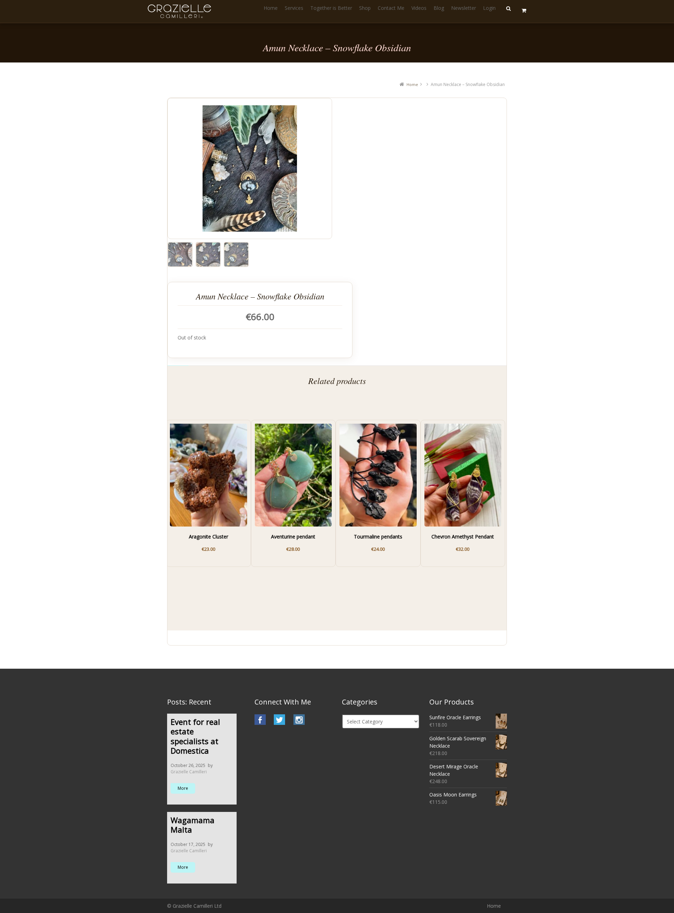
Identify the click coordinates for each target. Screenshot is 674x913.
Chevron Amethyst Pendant (462, 537)
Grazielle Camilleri (189, 772)
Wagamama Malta (192, 825)
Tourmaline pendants (378, 537)
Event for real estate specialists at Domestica (195, 736)
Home (412, 84)
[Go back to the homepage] (180, 11)
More (183, 788)
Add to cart (205, 545)
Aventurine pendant (293, 537)
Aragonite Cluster (208, 537)
